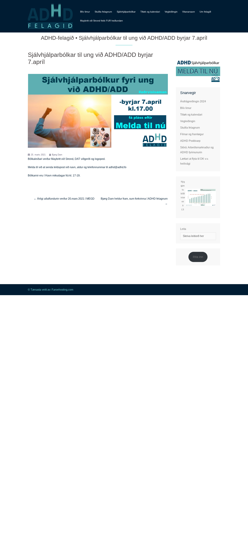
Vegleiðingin (171, 11)
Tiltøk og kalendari (150, 11)
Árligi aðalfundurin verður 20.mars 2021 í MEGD (65, 198)
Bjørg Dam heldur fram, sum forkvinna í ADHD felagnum (134, 198)
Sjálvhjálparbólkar (126, 11)
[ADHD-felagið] (50, 16)
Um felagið (205, 11)
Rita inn (198, 257)
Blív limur (85, 11)
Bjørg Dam (57, 154)
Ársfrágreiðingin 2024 (193, 101)
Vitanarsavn (188, 11)
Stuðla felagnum (103, 11)
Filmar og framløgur (192, 134)
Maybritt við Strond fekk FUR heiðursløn (101, 20)
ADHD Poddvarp (190, 140)
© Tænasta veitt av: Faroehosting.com (50, 289)
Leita (183, 228)
